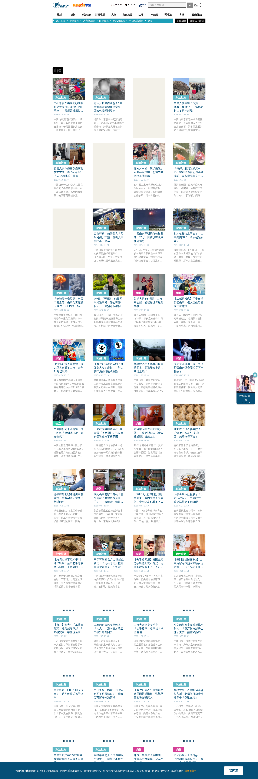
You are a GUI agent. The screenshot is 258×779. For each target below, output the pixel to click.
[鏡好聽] (116, 5)
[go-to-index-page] (61, 5)
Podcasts (181, 20)
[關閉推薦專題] (255, 374)
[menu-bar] (200, 5)
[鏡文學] (130, 5)
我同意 (233, 771)
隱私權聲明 (190, 770)
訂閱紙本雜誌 (197, 20)
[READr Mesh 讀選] (142, 5)
